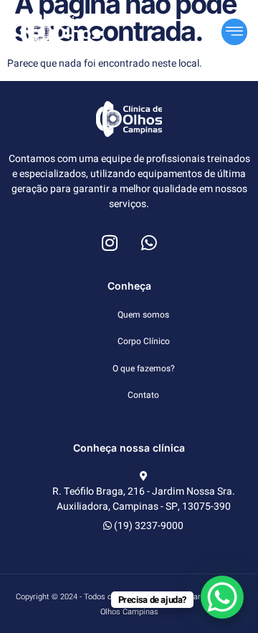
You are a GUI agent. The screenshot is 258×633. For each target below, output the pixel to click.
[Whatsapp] (149, 242)
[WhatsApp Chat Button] (222, 597)
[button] (234, 32)
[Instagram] (110, 242)
